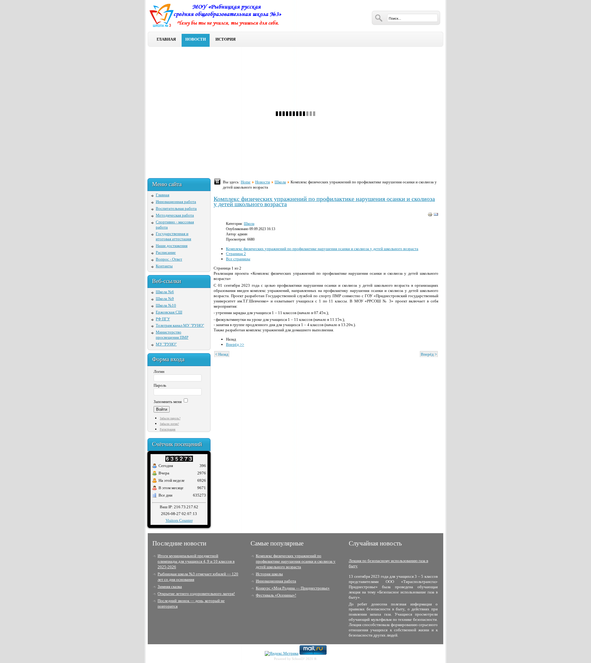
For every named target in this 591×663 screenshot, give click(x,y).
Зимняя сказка (170, 586)
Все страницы (238, 259)
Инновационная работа (176, 201)
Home (246, 182)
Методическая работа (175, 215)
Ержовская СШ (169, 312)
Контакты (164, 266)
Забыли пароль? (170, 418)
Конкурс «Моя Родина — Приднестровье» (293, 588)
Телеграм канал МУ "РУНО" (180, 325)
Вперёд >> (235, 344)
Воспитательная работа (176, 208)
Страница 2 (236, 253)
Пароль (160, 385)
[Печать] (430, 215)
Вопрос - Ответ (169, 259)
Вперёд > (429, 354)
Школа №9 (165, 298)
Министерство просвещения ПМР (172, 335)
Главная (166, 39)
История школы (269, 574)
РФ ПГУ (163, 319)
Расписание (166, 252)
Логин (159, 371)
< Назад (221, 354)
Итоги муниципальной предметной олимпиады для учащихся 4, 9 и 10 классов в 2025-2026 (196, 561)
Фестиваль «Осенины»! (276, 595)
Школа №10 (166, 305)
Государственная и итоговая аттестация (173, 236)
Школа (280, 182)
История (225, 39)
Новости (195, 39)
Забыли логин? (169, 423)
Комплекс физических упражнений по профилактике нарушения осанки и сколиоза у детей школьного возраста (324, 201)
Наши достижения (171, 245)
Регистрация (167, 429)
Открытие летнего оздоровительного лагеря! (196, 593)
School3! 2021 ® (304, 659)
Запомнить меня (168, 401)
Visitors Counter (179, 520)
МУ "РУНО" (166, 344)
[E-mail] (435, 215)
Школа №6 (165, 292)
